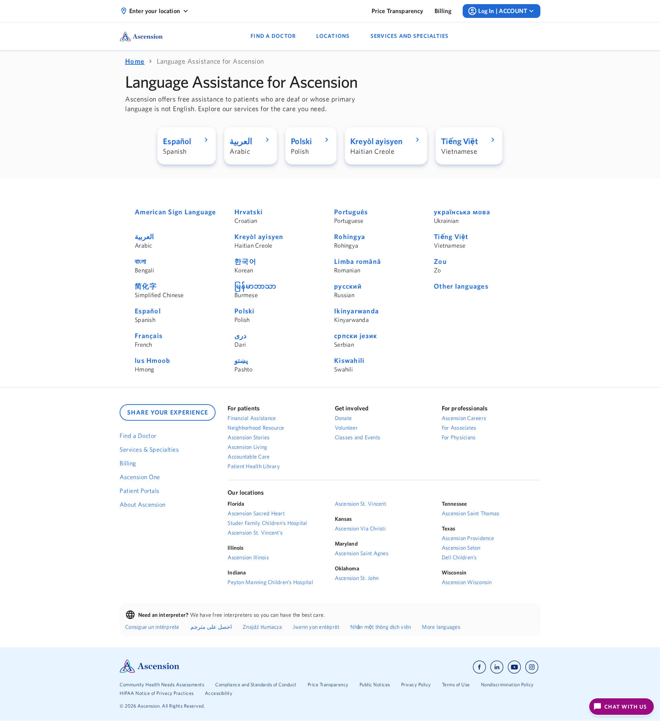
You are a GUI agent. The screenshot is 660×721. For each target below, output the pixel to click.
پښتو (241, 360)
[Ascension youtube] (514, 667)
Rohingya (349, 236)
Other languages (461, 286)
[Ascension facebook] (479, 667)
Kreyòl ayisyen (259, 236)
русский (348, 286)
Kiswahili (349, 360)
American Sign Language (175, 211)
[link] (398, 11)
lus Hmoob (152, 360)
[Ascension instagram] (531, 667)
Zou (440, 261)
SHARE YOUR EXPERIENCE (167, 412)
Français (149, 335)
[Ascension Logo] (149, 671)
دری (240, 335)
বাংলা (141, 261)
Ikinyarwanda (356, 310)
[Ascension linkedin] (497, 667)
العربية (144, 236)
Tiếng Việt (451, 236)
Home (134, 61)
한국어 (245, 261)
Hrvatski (248, 211)
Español (148, 310)
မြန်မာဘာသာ (255, 286)
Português (351, 211)
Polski (244, 310)
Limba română (357, 261)
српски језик (355, 335)
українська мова (462, 211)
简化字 (146, 286)
